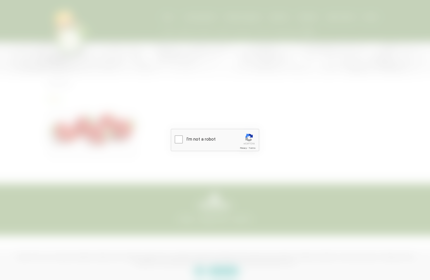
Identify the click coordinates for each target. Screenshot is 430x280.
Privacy (243, 148)
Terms (252, 148)
